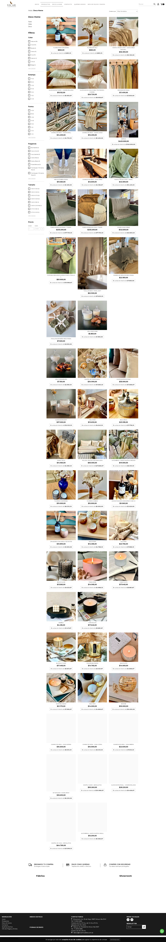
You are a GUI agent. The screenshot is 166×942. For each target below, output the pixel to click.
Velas (30, 24)
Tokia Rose (92, 582)
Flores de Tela (92, 47)
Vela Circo (123, 420)
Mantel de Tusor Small (92, 379)
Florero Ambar (92, 501)
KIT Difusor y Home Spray (61, 792)
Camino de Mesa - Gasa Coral (92, 744)
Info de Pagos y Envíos (96, 4)
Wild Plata (123, 663)
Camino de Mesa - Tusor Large (92, 132)
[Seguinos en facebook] (131, 919)
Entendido (114, 939)
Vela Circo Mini (92, 331)
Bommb (123, 704)
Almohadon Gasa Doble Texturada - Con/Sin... (92, 91)
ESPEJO (123, 139)
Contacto (68, 4)
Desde (30, 226)
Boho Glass (61, 582)
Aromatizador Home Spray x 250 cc (123, 501)
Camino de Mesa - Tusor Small (61, 132)
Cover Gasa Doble (123, 227)
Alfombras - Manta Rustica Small (92, 833)
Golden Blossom (92, 663)
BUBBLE (61, 622)
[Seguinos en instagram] (128, 919)
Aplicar (42, 228)
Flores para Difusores (61, 47)
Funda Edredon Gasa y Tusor (92, 227)
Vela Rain (92, 420)
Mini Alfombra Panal (61, 179)
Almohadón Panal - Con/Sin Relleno (123, 785)
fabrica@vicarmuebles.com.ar (83, 933)
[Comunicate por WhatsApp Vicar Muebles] (162, 931)
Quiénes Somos (79, 4)
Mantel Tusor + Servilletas (92, 785)
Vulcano (124, 541)
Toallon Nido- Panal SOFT (92, 291)
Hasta (36, 226)
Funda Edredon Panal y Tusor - (61, 227)
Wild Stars (92, 541)
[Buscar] (154, 4)
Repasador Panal (124, 90)
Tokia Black (92, 622)
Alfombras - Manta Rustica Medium (123, 460)
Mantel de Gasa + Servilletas (61, 843)
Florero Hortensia (61, 501)
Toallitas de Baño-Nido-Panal (61, 338)
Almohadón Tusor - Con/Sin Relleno (61, 90)
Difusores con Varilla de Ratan (61, 541)
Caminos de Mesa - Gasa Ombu (92, 179)
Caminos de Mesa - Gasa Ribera (123, 744)
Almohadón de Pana (124, 379)
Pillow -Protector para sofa (92, 460)
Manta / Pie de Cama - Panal (123, 179)
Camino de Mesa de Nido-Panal (123, 275)
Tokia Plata (123, 582)
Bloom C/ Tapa (61, 663)
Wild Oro (92, 704)
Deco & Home (57, 4)
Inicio (37, 4)
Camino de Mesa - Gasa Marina (61, 744)
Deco (30, 26)
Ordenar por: (112, 11)
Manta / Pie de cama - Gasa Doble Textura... (123, 48)
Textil (30, 22)
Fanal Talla (61, 460)
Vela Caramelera (61, 379)
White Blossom (61, 704)
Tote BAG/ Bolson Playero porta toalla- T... (61, 276)
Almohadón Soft (61, 420)
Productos (45, 4)
